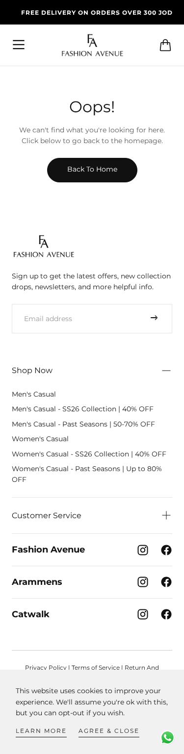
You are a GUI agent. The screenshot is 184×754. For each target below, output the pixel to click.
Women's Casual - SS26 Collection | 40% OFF (89, 454)
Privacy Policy (46, 667)
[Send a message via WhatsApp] (167, 737)
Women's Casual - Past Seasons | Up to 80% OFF (87, 474)
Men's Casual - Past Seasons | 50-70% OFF (83, 424)
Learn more (41, 730)
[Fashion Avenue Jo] (44, 245)
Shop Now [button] (32, 370)
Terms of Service (96, 667)
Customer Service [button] (46, 515)
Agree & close (109, 730)
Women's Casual (40, 438)
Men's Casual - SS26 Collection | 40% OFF (83, 408)
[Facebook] (166, 550)
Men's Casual (34, 394)
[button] (19, 45)
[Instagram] (143, 550)
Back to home (92, 169)
